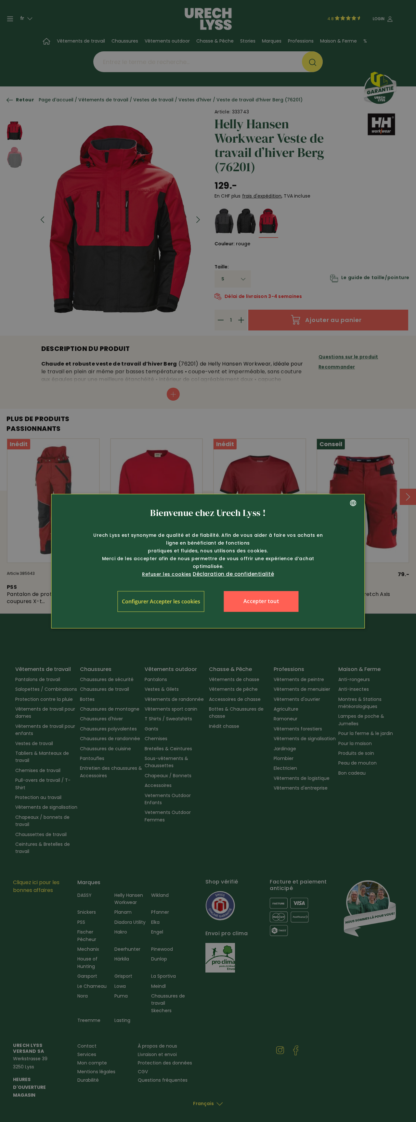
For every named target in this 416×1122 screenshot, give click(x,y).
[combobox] (353, 503)
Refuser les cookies (166, 574)
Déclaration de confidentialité (233, 574)
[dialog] (208, 561)
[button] (161, 601)
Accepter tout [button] (261, 601)
